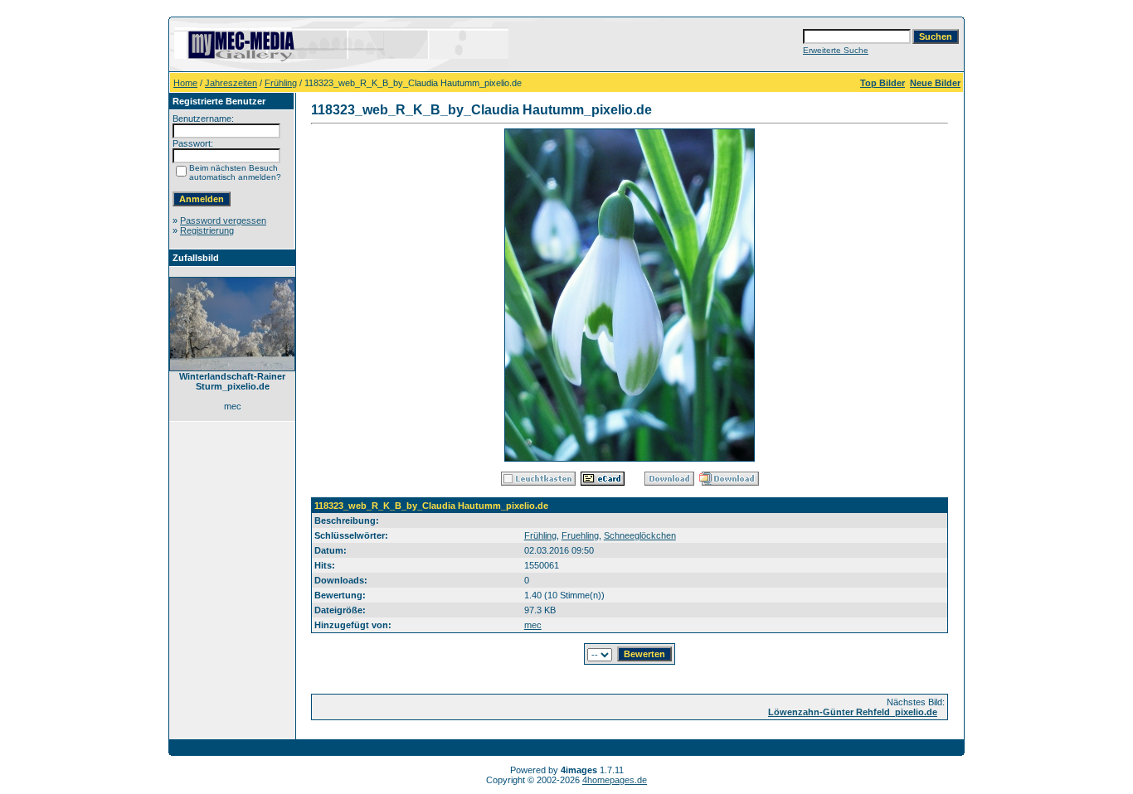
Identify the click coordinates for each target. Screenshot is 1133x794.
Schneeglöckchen (640, 535)
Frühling (281, 83)
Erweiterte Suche (835, 50)
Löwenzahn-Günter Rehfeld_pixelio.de (852, 712)
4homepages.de (614, 780)
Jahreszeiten (231, 83)
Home (185, 83)
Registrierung (207, 230)
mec (533, 625)
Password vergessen (223, 220)
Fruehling (580, 535)
